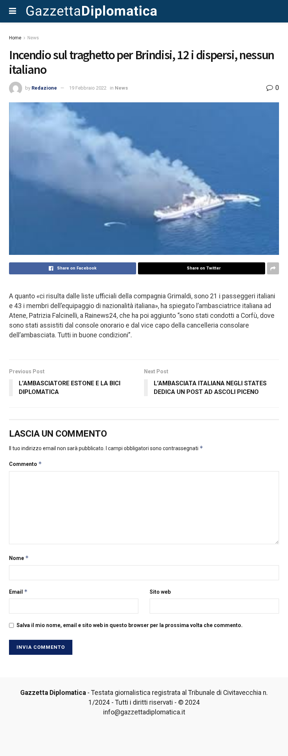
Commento (25, 463)
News (33, 37)
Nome (19, 557)
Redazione (44, 88)
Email (18, 591)
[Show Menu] (12, 11)
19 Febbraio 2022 (87, 88)
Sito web (160, 592)
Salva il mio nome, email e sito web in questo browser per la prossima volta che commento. (129, 625)
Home (15, 37)
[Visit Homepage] (91, 11)
